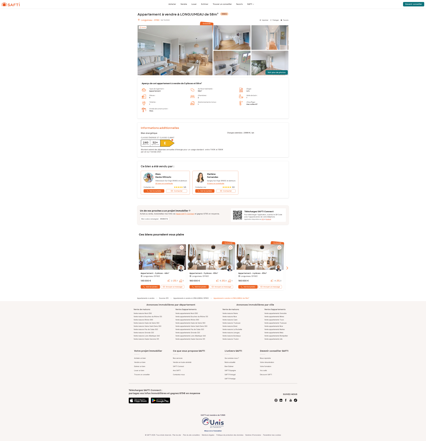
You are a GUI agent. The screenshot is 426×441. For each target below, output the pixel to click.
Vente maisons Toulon (230, 339)
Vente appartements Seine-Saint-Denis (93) (191, 326)
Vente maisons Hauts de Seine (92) (146, 323)
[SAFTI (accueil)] (11, 4)
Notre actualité (230, 362)
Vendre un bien (139, 362)
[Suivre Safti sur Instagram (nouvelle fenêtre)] (276, 400)
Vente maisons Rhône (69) (143, 320)
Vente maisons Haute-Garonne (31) (146, 339)
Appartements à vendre (145, 298)
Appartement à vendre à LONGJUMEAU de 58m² (231, 298)
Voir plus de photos (277, 72)
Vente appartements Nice (273, 326)
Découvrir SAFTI (266, 374)
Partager (276, 20)
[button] (162, 257)
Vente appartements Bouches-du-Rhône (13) (191, 316)
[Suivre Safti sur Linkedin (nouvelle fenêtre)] (281, 400)
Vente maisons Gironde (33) (144, 333)
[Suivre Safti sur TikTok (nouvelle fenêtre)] (295, 400)
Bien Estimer (229, 366)
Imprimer (265, 20)
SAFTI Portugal (230, 374)
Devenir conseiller (413, 4)
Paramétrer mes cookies (272, 435)
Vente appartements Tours (274, 320)
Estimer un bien (139, 366)
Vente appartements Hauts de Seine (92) (190, 323)
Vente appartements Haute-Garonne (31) (190, 339)
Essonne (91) (164, 298)
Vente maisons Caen (229, 320)
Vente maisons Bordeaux (231, 336)
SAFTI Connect (178, 366)
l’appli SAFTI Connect (185, 214)
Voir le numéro (152, 287)
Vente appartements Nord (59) (186, 313)
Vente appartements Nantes (274, 329)
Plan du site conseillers (191, 435)
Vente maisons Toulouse (231, 323)
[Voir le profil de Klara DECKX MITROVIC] (165, 182)
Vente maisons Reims (230, 313)
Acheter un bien (140, 358)
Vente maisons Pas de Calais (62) (146, 329)
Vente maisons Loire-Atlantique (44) (147, 336)
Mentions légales (208, 435)
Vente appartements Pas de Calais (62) (189, 329)
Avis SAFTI (177, 370)
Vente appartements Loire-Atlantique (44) (190, 336)
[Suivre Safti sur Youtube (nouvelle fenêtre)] (290, 400)
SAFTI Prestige (230, 379)
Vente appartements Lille (273, 339)
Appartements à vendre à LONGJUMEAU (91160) (191, 298)
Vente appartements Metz (273, 333)
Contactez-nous (179, 374)
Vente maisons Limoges (231, 333)
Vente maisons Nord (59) (143, 313)
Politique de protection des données (229, 435)
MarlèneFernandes (212, 176)
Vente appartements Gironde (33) (187, 333)
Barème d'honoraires (253, 435)
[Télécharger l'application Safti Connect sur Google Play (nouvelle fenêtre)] (160, 400)
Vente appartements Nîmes (274, 316)
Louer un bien (139, 370)
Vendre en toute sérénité (182, 362)
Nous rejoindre (265, 358)
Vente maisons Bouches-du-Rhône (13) (148, 316)
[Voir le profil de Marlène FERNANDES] (215, 182)
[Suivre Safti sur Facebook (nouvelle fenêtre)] (286, 400)
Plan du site (177, 435)
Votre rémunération (267, 362)
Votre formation (265, 366)
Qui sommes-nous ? (232, 358)
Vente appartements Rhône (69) (187, 320)
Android (268, 219)
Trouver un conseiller (142, 374)
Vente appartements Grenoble (275, 313)
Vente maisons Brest (229, 326)
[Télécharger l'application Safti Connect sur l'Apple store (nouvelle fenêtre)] (139, 400)
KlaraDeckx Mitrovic (163, 176)
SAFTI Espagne (230, 370)
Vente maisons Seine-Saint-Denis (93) (147, 326)
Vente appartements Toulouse (275, 323)
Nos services (177, 358)
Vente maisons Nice (229, 316)
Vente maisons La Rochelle (232, 329)
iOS (263, 219)
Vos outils (263, 370)
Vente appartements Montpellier (276, 336)
